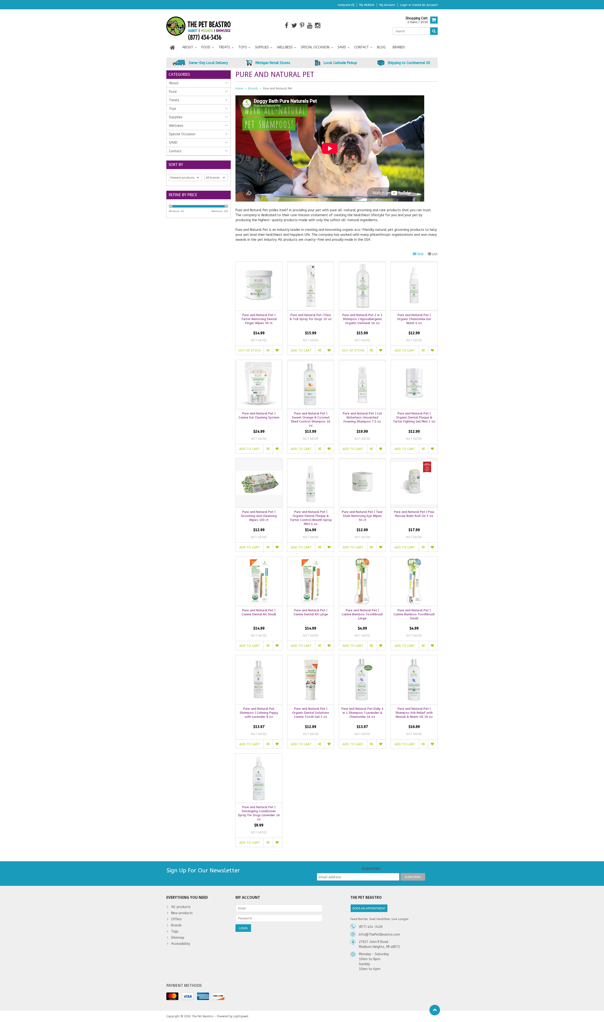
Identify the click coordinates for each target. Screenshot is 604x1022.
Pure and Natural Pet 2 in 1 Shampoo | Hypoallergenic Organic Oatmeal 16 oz (362, 319)
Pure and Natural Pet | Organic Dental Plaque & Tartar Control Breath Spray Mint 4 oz (311, 518)
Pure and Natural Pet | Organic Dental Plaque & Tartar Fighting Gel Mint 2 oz (414, 417)
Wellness (285, 47)
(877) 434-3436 (371, 927)
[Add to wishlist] (277, 350)
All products (181, 907)
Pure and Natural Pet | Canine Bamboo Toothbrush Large (362, 614)
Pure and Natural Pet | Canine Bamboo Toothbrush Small (414, 614)
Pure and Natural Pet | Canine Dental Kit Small (259, 612)
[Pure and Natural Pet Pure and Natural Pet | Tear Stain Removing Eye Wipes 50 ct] (362, 461)
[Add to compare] (268, 350)
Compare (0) (346, 5)
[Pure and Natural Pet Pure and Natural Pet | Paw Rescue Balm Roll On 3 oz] (414, 461)
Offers (176, 919)
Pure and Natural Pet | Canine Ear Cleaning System (259, 415)
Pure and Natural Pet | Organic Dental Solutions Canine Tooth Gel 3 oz (310, 712)
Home (239, 88)
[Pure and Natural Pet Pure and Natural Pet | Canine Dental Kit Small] (259, 559)
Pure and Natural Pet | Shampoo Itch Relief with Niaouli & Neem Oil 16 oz (414, 712)
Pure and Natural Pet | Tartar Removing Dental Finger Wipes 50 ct (259, 319)
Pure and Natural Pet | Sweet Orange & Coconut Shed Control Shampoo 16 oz (310, 419)
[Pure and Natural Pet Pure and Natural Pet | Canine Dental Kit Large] (310, 559)
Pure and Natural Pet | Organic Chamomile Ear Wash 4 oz (414, 319)
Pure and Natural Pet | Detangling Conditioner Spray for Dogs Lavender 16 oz (259, 813)
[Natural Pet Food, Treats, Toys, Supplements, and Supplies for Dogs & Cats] (198, 25)
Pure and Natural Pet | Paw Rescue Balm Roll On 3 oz (414, 514)
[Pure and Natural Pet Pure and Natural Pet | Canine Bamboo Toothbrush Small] (414, 559)
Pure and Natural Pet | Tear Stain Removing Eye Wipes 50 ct (362, 516)
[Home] (172, 47)
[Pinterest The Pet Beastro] (302, 25)
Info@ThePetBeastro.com (379, 935)
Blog (381, 47)
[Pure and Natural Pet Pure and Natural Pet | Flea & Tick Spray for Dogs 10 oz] (310, 264)
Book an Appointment (369, 908)
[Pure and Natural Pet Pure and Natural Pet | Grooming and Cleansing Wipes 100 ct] (259, 461)
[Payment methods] (172, 996)
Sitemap (177, 938)
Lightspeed (240, 1016)
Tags (174, 931)
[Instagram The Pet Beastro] (318, 25)
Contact (361, 47)
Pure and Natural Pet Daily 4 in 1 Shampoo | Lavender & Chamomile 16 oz (362, 712)
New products (182, 913)
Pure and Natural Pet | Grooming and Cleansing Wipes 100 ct (259, 516)
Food (205, 47)
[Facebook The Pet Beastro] (286, 25)
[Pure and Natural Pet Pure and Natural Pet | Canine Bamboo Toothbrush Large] (362, 559)
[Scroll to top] (434, 1010)
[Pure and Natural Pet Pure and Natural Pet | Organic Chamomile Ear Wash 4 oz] (414, 264)
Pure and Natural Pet (277, 88)
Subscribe (371, 868)
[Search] (434, 31)
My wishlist (366, 5)
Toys (242, 47)
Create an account (425, 5)
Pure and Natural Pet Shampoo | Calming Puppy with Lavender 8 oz (259, 712)
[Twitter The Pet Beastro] (294, 25)
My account (387, 5)
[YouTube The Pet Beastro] (310, 25)
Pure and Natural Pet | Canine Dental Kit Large (311, 612)
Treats (224, 47)
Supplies (262, 47)
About (187, 47)
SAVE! (342, 47)
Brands (399, 47)
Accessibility (180, 944)
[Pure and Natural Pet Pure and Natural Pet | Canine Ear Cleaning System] (259, 362)
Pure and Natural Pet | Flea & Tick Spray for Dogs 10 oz (311, 317)
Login (404, 5)
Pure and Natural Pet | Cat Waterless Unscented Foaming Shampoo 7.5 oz (362, 417)
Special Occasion (315, 47)
